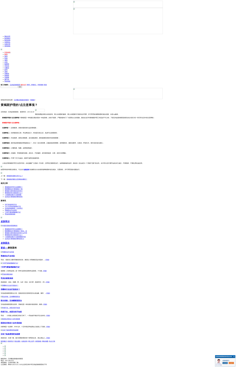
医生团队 (17, 341)
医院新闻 (7, 40)
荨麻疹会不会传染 (11, 210)
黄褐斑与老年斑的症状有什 (14, 191)
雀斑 (5, 60)
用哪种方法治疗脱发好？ (10, 289)
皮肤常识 (5, 221)
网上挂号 (31, 341)
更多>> (4, 248)
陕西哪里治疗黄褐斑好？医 (14, 189)
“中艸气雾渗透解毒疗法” (13, 212)
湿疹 (5, 71)
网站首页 (7, 36)
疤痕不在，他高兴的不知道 (11, 312)
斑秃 (5, 70)
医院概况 (7, 38)
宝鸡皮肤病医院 (15, 85)
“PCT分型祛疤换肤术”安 (13, 206)
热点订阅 (52, 341)
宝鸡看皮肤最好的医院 (21, 100)
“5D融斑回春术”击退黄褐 (13, 195)
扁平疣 (6, 79)
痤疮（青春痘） (32, 85)
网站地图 (45, 341)
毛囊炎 (6, 68)
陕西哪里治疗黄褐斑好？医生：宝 (16, 231)
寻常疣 (6, 66)
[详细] (47, 260)
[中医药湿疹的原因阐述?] (9, 225)
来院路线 (7, 46)
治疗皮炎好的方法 (11, 204)
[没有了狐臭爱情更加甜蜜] (9, 330)
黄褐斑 (6, 75)
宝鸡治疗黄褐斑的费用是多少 (14, 238)
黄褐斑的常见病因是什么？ (14, 193)
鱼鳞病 (6, 64)
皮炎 (5, 62)
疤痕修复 (41, 85)
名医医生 (7, 42)
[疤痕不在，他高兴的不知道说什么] (10, 308)
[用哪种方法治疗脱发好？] (9, 285)
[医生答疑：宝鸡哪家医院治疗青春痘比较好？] (10, 296)
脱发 (5, 58)
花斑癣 (6, 77)
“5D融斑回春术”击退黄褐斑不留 (15, 237)
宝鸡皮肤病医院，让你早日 (14, 208)
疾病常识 (11, 341)
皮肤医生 (5, 243)
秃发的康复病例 (10, 214)
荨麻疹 (6, 73)
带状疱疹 (7, 81)
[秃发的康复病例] (7, 274)
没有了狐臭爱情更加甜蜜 (10, 334)
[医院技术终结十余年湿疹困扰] (10, 319)
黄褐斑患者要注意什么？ (15, 176)
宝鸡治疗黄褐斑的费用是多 (14, 196)
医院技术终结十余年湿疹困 (11, 323)
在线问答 (7, 44)
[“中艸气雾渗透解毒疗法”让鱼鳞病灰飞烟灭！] (9, 263)
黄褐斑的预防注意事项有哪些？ (17, 179)
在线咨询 (24, 341)
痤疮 (5, 56)
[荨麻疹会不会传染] (7, 252)
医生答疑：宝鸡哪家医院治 (11, 301)
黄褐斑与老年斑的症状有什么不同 (16, 233)
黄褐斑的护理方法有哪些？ (14, 187)
